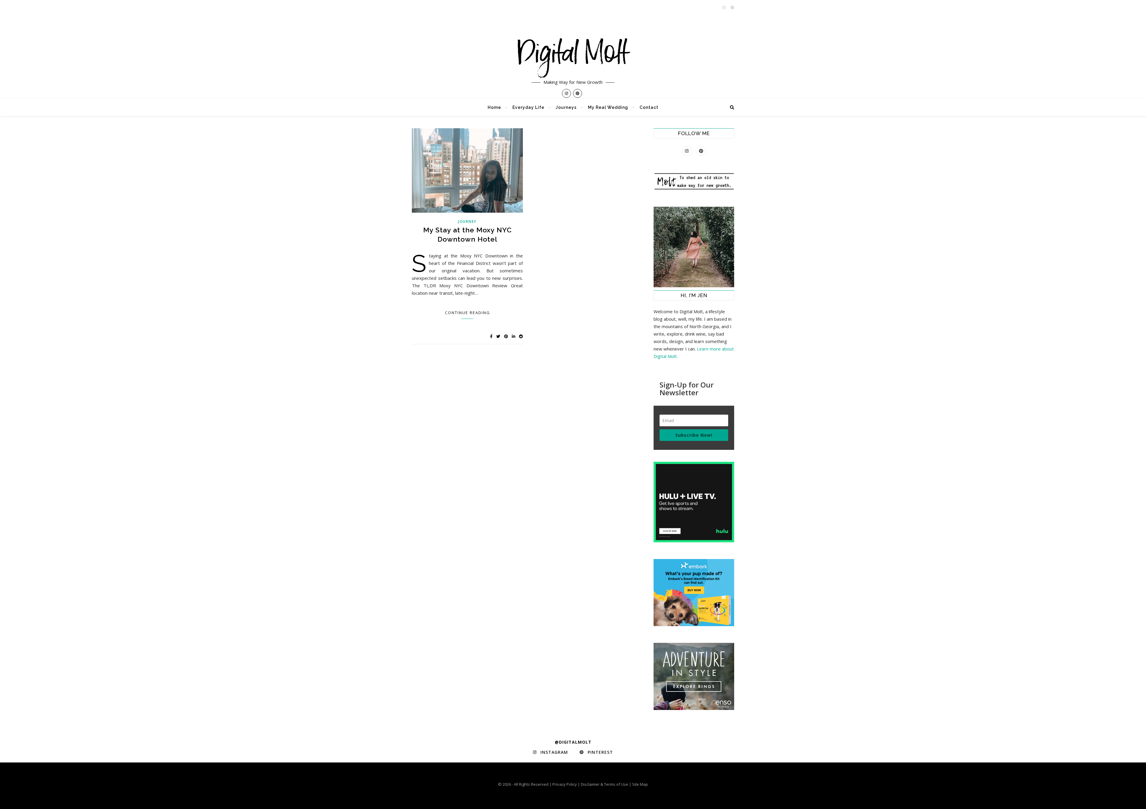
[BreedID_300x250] (694, 592)
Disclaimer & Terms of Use (604, 784)
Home (494, 107)
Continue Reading (467, 312)
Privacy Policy (564, 784)
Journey (467, 221)
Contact (649, 107)
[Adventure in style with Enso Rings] (694, 676)
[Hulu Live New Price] (694, 502)
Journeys (566, 107)
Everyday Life (528, 107)
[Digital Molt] (573, 49)
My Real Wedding (608, 107)
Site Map (640, 784)
